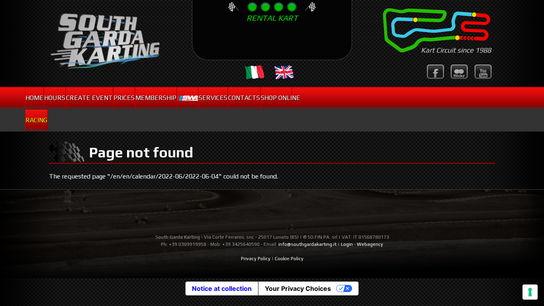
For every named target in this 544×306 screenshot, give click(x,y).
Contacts (244, 98)
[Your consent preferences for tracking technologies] (530, 292)
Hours (54, 98)
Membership (155, 98)
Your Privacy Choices (298, 288)
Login (347, 244)
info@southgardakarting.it (307, 244)
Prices (124, 98)
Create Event (89, 98)
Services (213, 98)
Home (34, 98)
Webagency (370, 244)
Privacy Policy (255, 258)
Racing (36, 120)
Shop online (276, 98)
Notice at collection (222, 288)
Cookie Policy (289, 258)
